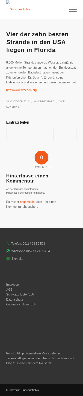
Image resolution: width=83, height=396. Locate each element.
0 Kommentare (44, 101)
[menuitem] (59, 9)
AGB (9, 289)
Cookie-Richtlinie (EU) (21, 304)
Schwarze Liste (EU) (20, 294)
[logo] (34, 9)
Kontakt (17, 258)
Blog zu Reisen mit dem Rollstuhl (28, 363)
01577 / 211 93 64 (38, 251)
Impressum (13, 284)
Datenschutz (14, 299)
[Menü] (70, 9)
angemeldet (28, 202)
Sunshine (12, 106)
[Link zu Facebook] (73, 390)
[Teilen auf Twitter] (41, 135)
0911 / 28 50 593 (34, 243)
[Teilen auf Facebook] (18, 135)
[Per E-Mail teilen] (65, 135)
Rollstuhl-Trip (15, 353)
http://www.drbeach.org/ (22, 90)
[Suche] (59, 9)
